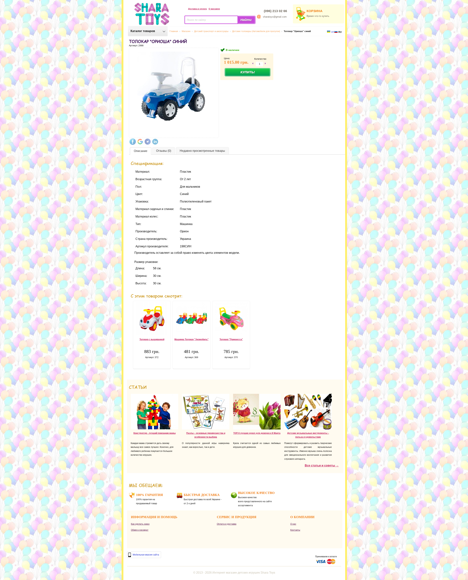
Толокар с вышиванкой (151, 339)
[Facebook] (132, 141)
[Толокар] (231, 318)
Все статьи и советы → (322, 465)
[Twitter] (147, 141)
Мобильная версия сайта (146, 554)
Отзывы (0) (163, 150)
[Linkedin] (155, 141)
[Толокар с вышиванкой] (152, 318)
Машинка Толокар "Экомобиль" (191, 339)
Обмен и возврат (139, 530)
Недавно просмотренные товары (202, 150)
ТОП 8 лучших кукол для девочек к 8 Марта (256, 433)
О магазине (214, 9)
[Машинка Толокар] (191, 318)
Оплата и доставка (226, 524)
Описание (140, 151)
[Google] (140, 141)
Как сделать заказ (140, 524)
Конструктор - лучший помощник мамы (154, 433)
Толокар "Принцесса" (231, 339)
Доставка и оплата (197, 9)
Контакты (295, 530)
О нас (293, 524)
